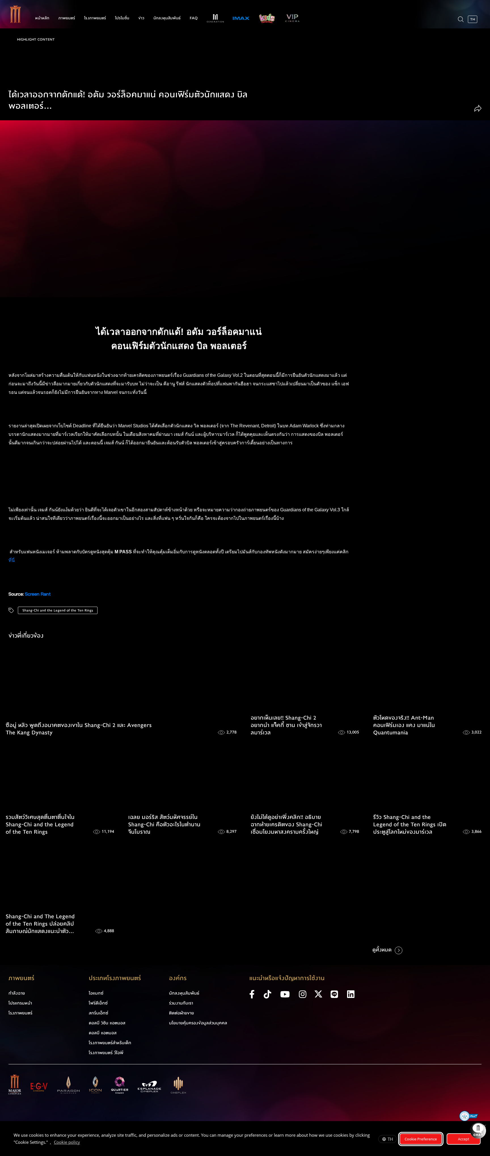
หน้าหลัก (42, 18)
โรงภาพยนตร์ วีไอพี (106, 1053)
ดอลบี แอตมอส (103, 1033)
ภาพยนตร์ (66, 18)
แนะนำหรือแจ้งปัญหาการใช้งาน (287, 978)
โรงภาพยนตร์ (95, 18)
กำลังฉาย (17, 993)
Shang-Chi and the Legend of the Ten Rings (57, 610)
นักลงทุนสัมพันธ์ (167, 18)
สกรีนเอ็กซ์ (98, 1013)
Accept (463, 1139)
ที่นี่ (12, 560)
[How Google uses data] (83, 1143)
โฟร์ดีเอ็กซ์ (98, 1003)
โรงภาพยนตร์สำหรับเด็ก (110, 1043)
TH (390, 1139)
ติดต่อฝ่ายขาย (181, 1013)
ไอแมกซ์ (96, 993)
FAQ (194, 18)
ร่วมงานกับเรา (181, 1003)
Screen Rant (38, 594)
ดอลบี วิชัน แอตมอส (107, 1023)
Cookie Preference (421, 1139)
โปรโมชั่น (122, 18)
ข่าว (141, 18)
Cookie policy (67, 1142)
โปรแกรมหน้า (20, 1003)
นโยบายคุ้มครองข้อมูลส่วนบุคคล (198, 1023)
